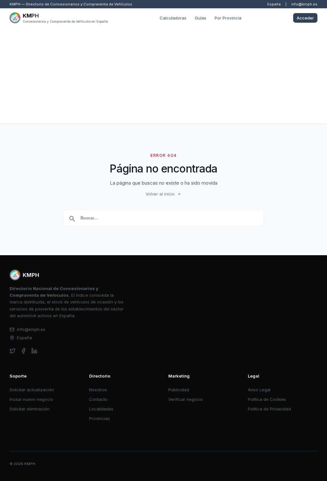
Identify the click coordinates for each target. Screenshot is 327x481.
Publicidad (178, 389)
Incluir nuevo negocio (31, 399)
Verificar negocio (185, 399)
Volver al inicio (160, 193)
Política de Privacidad (269, 408)
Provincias (99, 418)
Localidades (101, 408)
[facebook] (23, 351)
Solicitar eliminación (29, 408)
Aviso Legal (259, 389)
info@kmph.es (304, 4)
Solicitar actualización (32, 389)
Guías (200, 17)
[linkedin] (34, 351)
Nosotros (98, 389)
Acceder (305, 17)
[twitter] (13, 351)
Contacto (98, 399)
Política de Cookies (267, 399)
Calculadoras (173, 17)
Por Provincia (228, 17)
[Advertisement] (163, 75)
